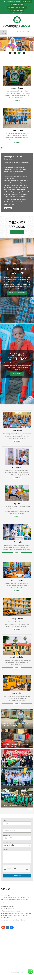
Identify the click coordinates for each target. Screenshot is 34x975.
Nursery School (17, 91)
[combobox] (17, 848)
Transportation (17, 622)
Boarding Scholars (17, 660)
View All (31, 812)
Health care (17, 470)
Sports (17, 507)
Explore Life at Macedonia (17, 296)
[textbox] (15, 848)
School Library (17, 584)
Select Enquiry (7, 845)
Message (5, 853)
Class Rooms (17, 434)
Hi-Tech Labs (17, 545)
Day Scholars (17, 696)
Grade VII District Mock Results (10, 31)
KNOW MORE (8, 211)
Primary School (17, 133)
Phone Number (7, 831)
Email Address (6, 838)
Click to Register (7, 53)
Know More (17, 104)
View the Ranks (17, 377)
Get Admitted (17, 235)
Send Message (17, 879)
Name (5, 823)
